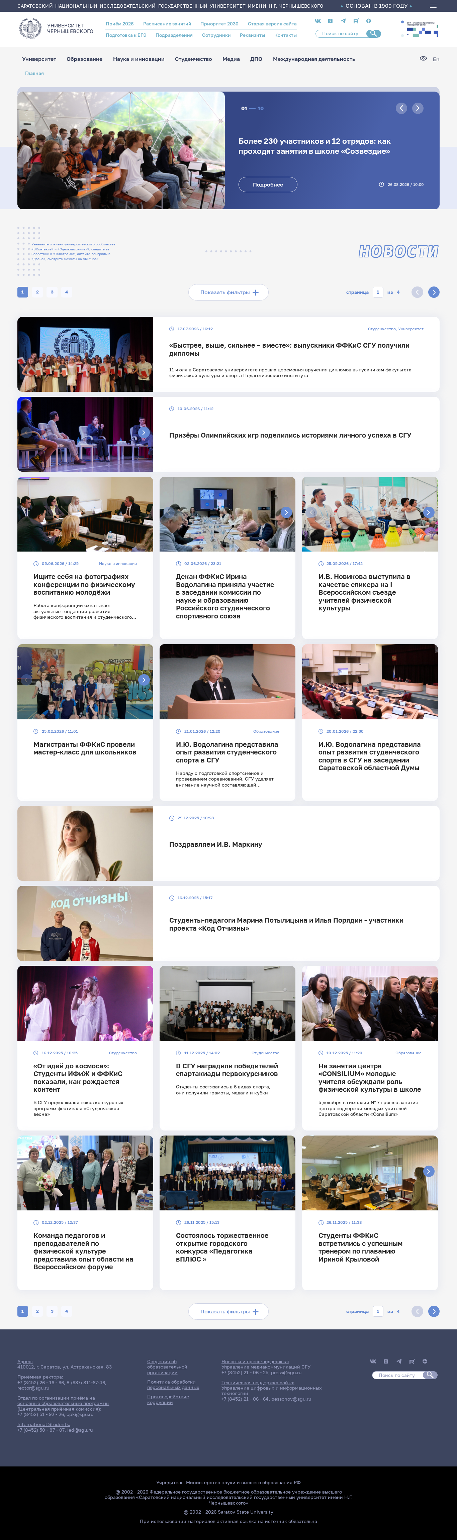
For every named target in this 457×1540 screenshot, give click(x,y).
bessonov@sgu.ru (291, 1399)
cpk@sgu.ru (80, 1414)
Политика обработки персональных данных (173, 1384)
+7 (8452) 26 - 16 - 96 (40, 1382)
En (436, 59)
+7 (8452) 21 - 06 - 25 (244, 1372)
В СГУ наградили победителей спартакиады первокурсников (227, 1069)
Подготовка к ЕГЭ (126, 35)
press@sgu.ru (286, 1372)
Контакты (285, 35)
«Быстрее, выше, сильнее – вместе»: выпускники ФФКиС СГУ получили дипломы (289, 349)
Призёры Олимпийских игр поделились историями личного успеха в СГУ (290, 435)
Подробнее (268, 185)
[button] (402, 21)
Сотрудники (216, 35)
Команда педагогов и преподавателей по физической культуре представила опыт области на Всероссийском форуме (83, 1251)
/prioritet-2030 (421, 28)
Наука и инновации (139, 59)
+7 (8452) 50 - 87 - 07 (41, 1430)
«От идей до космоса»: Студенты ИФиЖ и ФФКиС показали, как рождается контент (77, 1077)
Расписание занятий (167, 23)
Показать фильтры (225, 292)
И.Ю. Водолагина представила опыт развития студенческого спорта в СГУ (227, 752)
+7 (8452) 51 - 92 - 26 (40, 1414)
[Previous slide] (401, 108)
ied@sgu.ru (80, 1430)
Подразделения (174, 35)
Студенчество (193, 59)
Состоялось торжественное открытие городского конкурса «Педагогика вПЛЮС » (222, 1247)
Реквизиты (252, 35)
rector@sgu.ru (33, 1388)
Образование (84, 59)
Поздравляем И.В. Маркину (215, 844)
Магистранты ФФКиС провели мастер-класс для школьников (84, 748)
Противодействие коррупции (168, 1399)
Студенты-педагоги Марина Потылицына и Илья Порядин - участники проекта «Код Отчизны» (286, 924)
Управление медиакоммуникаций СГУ (265, 1367)
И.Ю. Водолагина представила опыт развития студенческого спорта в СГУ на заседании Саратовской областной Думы (369, 756)
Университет (39, 59)
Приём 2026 (120, 23)
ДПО (256, 59)
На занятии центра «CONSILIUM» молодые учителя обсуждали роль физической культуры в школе (369, 1077)
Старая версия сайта (272, 23)
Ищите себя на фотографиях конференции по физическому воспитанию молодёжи (84, 584)
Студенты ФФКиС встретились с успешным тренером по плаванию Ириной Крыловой (360, 1247)
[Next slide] (418, 108)
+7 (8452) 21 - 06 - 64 (245, 1399)
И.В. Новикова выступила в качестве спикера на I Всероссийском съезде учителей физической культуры (364, 592)
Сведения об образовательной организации (167, 1367)
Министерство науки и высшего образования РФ (243, 1482)
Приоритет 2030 (219, 23)
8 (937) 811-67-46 (86, 1382)
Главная (34, 73)
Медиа (231, 59)
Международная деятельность (314, 59)
